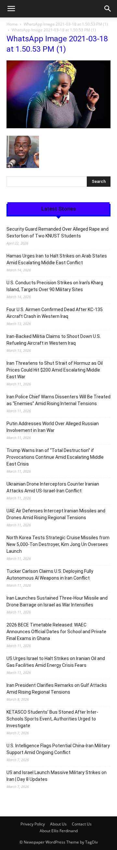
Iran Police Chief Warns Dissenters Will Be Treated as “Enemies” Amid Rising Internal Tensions (58, 400)
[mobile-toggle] (11, 8)
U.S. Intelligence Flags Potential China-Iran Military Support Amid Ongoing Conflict (58, 749)
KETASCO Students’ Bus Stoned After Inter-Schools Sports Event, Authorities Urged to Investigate (52, 718)
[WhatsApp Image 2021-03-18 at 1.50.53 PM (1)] (58, 126)
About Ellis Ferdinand (59, 831)
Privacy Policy (32, 824)
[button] (108, 8)
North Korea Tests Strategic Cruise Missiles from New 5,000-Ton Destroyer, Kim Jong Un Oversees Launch (58, 544)
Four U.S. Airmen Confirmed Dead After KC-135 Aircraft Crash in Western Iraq (54, 313)
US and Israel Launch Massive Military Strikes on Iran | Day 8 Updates (56, 776)
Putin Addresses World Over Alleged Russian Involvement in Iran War (52, 427)
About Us (58, 824)
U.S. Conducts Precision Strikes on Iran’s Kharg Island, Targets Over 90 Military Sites (54, 286)
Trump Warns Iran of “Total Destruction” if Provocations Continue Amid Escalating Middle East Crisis (55, 457)
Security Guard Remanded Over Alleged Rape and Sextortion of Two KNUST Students (57, 232)
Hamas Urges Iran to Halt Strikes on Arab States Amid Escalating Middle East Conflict (56, 259)
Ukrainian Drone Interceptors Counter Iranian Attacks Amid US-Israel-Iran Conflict (52, 487)
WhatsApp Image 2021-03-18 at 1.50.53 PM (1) (66, 24)
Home (12, 24)
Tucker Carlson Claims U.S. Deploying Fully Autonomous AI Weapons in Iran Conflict (49, 575)
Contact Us (82, 824)
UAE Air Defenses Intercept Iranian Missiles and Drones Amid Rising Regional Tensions (55, 514)
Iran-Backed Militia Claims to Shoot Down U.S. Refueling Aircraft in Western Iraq (53, 340)
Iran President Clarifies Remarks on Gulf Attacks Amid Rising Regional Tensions (56, 689)
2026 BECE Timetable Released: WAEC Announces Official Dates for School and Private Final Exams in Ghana (56, 631)
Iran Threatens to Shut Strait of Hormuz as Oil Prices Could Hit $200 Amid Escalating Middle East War (54, 370)
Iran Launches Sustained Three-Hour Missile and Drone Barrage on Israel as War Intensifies (57, 601)
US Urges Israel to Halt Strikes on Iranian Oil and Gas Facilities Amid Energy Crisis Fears (55, 662)
